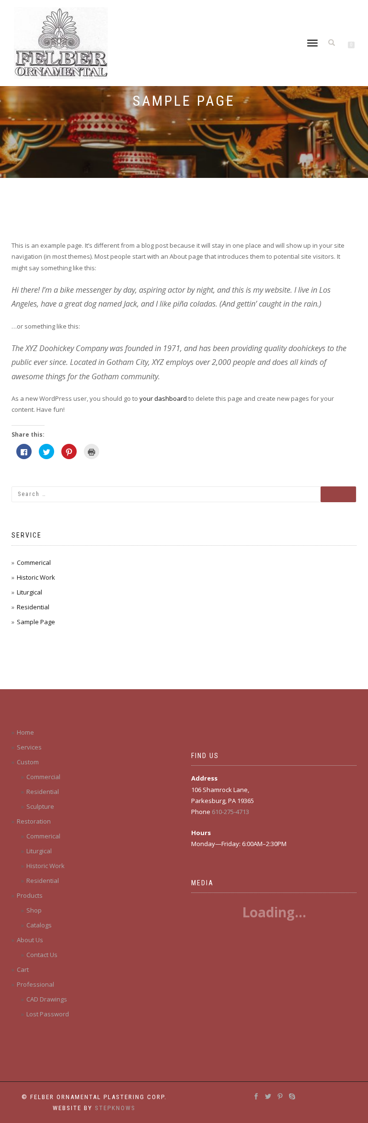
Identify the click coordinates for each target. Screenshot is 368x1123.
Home (25, 732)
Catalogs (39, 925)
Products (30, 895)
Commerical (34, 562)
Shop (34, 910)
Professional (35, 984)
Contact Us (42, 954)
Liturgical (29, 592)
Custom (28, 762)
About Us (30, 940)
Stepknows (115, 1108)
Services (29, 747)
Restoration (34, 821)
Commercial (43, 776)
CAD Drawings (46, 999)
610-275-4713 (230, 811)
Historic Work (36, 577)
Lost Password (47, 1014)
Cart (23, 969)
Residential (33, 607)
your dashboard (163, 398)
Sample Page (36, 621)
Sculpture (40, 806)
